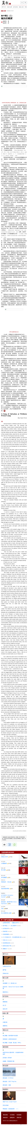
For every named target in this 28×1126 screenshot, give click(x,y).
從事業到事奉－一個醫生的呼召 (11, 922)
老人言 (4, 1005)
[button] (4, 844)
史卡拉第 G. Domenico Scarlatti (7, 896)
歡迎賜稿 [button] (19, 1114)
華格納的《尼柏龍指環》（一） (11, 1108)
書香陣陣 (5, 1047)
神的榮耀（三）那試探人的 (10, 983)
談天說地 (15, 7)
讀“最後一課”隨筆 (7, 1057)
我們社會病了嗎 (7, 946)
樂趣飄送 (5, 1089)
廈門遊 (4, 970)
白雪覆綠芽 (4, 863)
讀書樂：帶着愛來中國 (8, 1061)
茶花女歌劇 (5, 1105)
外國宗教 (5, 1022)
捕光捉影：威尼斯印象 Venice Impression (9, 902)
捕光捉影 (5, 1065)
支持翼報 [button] (12, 1114)
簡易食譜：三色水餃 (6, 882)
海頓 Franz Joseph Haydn (10, 1101)
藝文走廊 (9, 7)
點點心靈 (21, 7)
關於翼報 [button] (5, 1114)
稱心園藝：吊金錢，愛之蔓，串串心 (12, 1042)
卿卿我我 (5, 1002)
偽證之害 (5, 1009)
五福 (2, 908)
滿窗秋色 (5, 1025)
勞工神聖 (3, 870)
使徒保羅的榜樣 (5, 888)
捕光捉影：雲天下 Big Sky (9, 1081)
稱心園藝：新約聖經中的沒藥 (10, 1035)
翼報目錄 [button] (19, 1117)
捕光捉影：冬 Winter (8, 1078)
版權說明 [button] (12, 1117)
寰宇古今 (4, 7)
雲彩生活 (5, 1030)
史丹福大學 (6, 928)
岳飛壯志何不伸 (7, 966)
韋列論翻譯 (4, 877)
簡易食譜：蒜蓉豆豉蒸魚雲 (10, 1039)
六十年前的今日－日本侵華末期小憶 (12, 937)
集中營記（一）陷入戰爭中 (10, 925)
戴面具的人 (5, 992)
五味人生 (5, 940)
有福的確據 (6, 934)
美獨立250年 (4, 856)
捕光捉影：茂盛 (7, 1085)
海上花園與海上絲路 (6, 913)
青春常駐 (5, 931)
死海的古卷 (5, 973)
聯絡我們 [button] (5, 1117)
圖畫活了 (5, 948)
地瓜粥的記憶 (6, 943)
